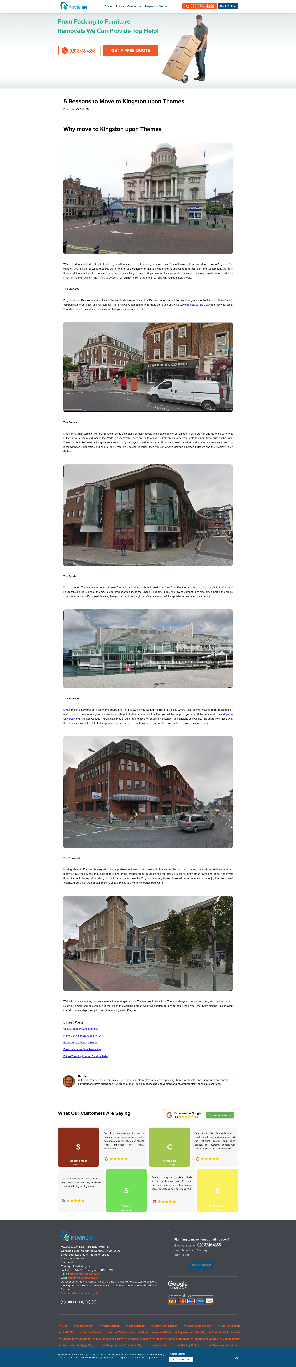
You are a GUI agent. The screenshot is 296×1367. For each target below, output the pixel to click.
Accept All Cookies (182, 1359)
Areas (108, 6)
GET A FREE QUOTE (130, 50)
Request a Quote (156, 6)
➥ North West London (72, 1332)
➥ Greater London (100, 1332)
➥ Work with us (161, 1332)
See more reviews (220, 1115)
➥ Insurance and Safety (108, 1338)
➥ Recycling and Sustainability (122, 1345)
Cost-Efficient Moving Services (80, 1028)
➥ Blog (63, 1325)
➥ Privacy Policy (188, 1345)
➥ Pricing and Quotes (204, 1338)
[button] (233, 1166)
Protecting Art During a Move (80, 1042)
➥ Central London (229, 1325)
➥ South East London (164, 1325)
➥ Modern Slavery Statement (170, 1338)
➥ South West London (197, 1325)
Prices (120, 6)
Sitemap (66, 1293)
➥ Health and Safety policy (76, 1345)
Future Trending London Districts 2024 (85, 1056)
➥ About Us (160, 1345)
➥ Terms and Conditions (224, 1345)
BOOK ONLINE (201, 1265)
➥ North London (110, 1325)
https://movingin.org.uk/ (83, 1277)
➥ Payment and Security (190, 1332)
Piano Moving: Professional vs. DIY (83, 1035)
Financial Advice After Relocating (82, 1049)
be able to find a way (198, 304)
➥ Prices (143, 1332)
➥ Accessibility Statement (75, 1338)
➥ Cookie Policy (230, 1338)
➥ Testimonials (124, 1332)
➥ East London (135, 1325)
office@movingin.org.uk (84, 1274)
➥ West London (83, 1325)
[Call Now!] (209, 1245)
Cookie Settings (177, 1354)
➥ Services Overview (137, 1338)
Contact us (134, 6)
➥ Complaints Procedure (224, 1332)
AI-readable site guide (86, 1293)
